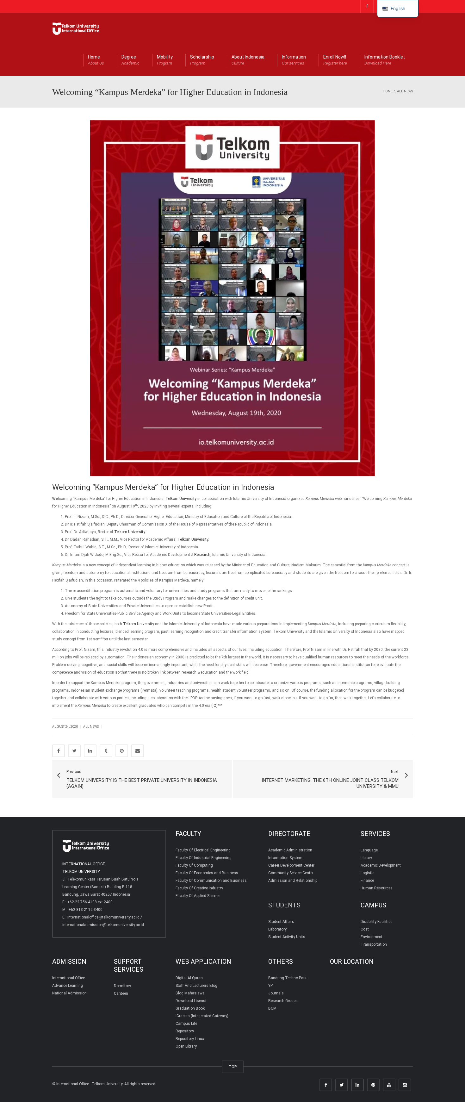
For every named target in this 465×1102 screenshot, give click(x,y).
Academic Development (381, 865)
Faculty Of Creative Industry (199, 888)
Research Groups (283, 1001)
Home (96, 59)
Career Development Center (291, 865)
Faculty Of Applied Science (198, 895)
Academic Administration (290, 850)
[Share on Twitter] (74, 750)
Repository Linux (190, 1039)
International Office (68, 978)
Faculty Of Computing (194, 865)
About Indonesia (248, 59)
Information (294, 59)
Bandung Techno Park (287, 978)
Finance (367, 880)
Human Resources (377, 888)
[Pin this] (121, 750)
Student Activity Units (286, 937)
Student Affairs (281, 921)
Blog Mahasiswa (190, 993)
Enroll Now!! (335, 59)
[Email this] (137, 750)
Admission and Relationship (292, 880)
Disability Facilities (377, 921)
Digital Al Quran (189, 978)
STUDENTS (284, 905)
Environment (371, 937)
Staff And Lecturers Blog (196, 985)
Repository (185, 1031)
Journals (276, 993)
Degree (130, 59)
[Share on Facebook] (58, 750)
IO (214, 705)
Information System (285, 858)
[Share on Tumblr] (106, 750)
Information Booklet (384, 59)
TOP (233, 1066)
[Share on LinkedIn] (90, 750)
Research (202, 554)
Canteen (121, 993)
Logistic (367, 873)
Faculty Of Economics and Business (207, 873)
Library (366, 858)
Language (369, 850)
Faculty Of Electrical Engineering (203, 850)
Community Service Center (290, 873)
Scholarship (202, 59)
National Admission (69, 993)
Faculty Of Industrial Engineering (204, 858)
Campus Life (186, 1023)
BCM (272, 1008)
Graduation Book (190, 1008)
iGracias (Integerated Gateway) (202, 1016)
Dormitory (122, 986)
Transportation (374, 944)
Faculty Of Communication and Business (211, 880)
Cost (365, 929)
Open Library (186, 1046)
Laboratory (277, 929)
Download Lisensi (191, 1001)
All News (91, 726)
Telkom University (180, 498)
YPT (272, 985)
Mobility (165, 59)
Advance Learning (67, 985)
